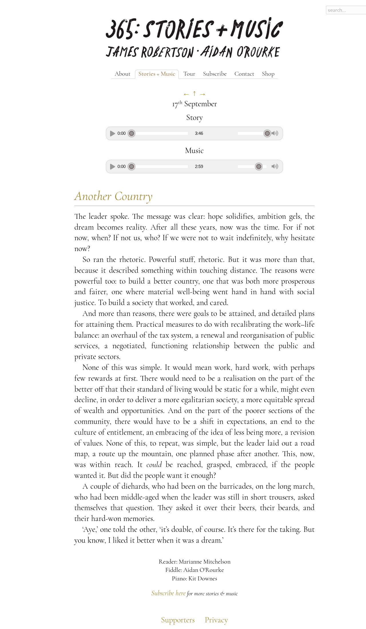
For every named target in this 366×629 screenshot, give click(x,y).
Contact (244, 74)
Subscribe (215, 74)
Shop (268, 74)
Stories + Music (156, 74)
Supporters (178, 620)
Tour (189, 74)
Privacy (216, 620)
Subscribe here (168, 593)
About (122, 74)
